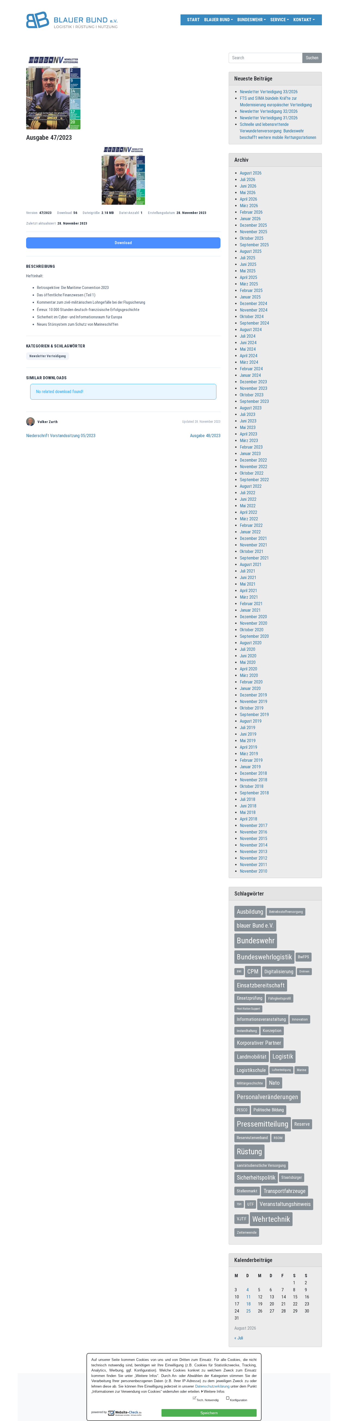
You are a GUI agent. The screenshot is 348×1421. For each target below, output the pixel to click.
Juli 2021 (247, 571)
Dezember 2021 (253, 538)
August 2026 (251, 173)
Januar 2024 (250, 375)
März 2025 (249, 284)
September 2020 (254, 636)
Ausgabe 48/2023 (205, 435)
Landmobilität (251, 1056)
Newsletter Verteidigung (47, 356)
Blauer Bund (217, 19)
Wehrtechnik (271, 1219)
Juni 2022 (248, 499)
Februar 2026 (251, 212)
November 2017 (253, 825)
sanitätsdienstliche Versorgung (261, 1165)
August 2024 (251, 329)
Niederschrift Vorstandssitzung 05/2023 (60, 435)
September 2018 (254, 792)
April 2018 (248, 819)
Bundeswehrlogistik (264, 957)
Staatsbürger (291, 1177)
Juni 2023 (248, 421)
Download (123, 242)
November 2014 (253, 845)
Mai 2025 (248, 270)
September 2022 (254, 479)
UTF (250, 1204)
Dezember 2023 (253, 381)
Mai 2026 (248, 192)
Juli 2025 (247, 257)
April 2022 (248, 512)
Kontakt (302, 19)
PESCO (242, 1110)
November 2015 (253, 838)
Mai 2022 (248, 505)
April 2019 (248, 747)
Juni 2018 (248, 806)
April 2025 (248, 277)
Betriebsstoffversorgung (286, 912)
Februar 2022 (251, 525)
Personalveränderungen (267, 1097)
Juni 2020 (248, 655)
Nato (274, 1083)
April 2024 (248, 355)
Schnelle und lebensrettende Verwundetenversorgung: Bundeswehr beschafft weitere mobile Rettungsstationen (278, 131)
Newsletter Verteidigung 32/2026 (269, 111)
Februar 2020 (251, 682)
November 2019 (253, 701)
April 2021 (248, 590)
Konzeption (272, 1030)
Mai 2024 (248, 349)
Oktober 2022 (251, 473)
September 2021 (254, 558)
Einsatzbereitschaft (261, 985)
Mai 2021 (248, 584)
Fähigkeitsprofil (279, 998)
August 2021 (251, 564)
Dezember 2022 (253, 460)
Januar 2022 (250, 531)
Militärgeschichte (250, 1083)
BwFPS (303, 956)
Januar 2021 (250, 610)
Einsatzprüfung (249, 998)
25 (248, 1311)
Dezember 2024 (253, 303)
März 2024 (249, 362)
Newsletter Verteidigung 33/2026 (269, 91)
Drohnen (304, 971)
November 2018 (253, 779)
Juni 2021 (248, 577)
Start (193, 19)
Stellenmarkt (247, 1191)
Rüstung (249, 1151)
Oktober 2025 (251, 238)
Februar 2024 (251, 368)
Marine (301, 1070)
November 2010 (253, 871)
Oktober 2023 (251, 394)
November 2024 (253, 310)
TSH (239, 1204)
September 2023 (254, 401)
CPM (253, 971)
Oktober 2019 (251, 708)
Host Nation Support (248, 1008)
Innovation (300, 1019)
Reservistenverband (252, 1137)
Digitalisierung (279, 971)
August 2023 (251, 408)
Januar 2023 (250, 453)
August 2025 (251, 251)
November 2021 (253, 545)
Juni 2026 (248, 186)
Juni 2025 (248, 264)
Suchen (312, 57)
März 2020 (249, 675)
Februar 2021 (251, 603)
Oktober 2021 (251, 551)
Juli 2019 (247, 727)
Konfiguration (238, 1400)
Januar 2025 (250, 297)
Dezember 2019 (253, 695)
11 (248, 1296)
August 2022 (251, 486)
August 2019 (251, 721)
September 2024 (254, 323)
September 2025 (254, 244)
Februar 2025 (251, 290)
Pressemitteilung (262, 1124)
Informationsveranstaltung (261, 1019)
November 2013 (253, 851)
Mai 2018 (248, 812)
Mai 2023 (248, 427)
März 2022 (249, 518)
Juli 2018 (247, 799)
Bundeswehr (250, 19)
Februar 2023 (251, 447)
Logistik (282, 1056)
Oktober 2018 (251, 786)
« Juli (238, 1338)
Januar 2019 (250, 766)
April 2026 (248, 199)
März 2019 (249, 753)
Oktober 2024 (251, 316)
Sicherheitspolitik (256, 1177)
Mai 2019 (248, 740)
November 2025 (253, 231)
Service (278, 19)
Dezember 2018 (253, 773)
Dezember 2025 (253, 225)
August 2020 (251, 642)
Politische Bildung (268, 1109)
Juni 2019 (248, 734)
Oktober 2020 (251, 629)
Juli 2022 (247, 492)
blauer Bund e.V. (255, 925)
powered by (99, 1412)
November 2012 (253, 858)
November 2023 (253, 388)
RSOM (278, 1138)
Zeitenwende (247, 1232)
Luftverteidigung (281, 1070)
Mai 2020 (248, 662)
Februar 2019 (251, 760)
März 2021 (249, 597)
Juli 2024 (247, 336)
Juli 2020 (247, 649)
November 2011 (253, 864)
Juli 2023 (247, 414)
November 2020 (253, 623)
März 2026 (249, 205)
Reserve (302, 1124)
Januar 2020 (250, 688)
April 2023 (248, 434)
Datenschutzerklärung (212, 1386)
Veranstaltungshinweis (285, 1204)
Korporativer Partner (259, 1043)
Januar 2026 (250, 218)
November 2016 (253, 832)
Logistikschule (251, 1070)
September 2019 (254, 714)
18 (248, 1304)
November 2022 (253, 466)
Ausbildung (250, 911)
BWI (239, 971)
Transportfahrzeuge (284, 1191)
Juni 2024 (248, 342)
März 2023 (249, 440)
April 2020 (248, 668)
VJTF (241, 1218)
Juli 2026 (247, 179)
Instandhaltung (247, 1031)
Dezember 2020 (253, 616)
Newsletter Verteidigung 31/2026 (269, 117)
